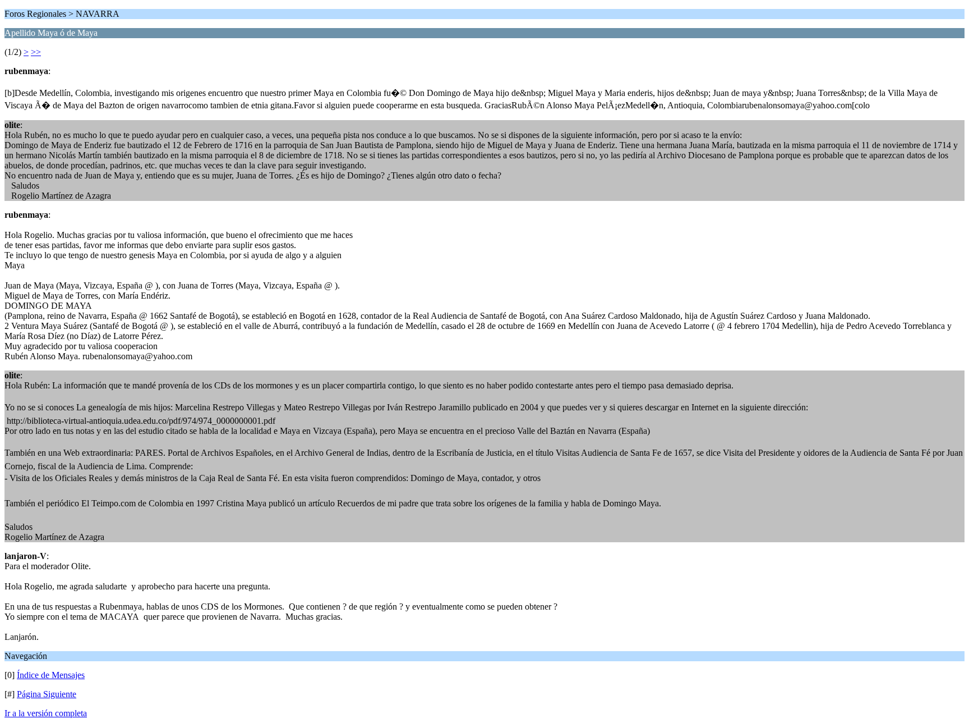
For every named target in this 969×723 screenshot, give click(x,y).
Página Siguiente (46, 694)
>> (36, 52)
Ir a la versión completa (45, 713)
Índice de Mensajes (51, 675)
